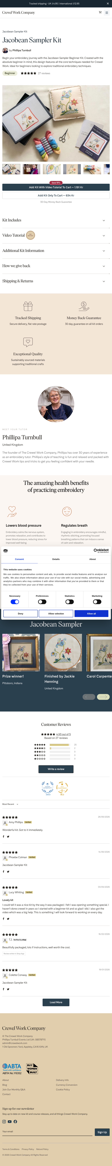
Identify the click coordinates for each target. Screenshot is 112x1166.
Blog (4, 1084)
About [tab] (92, 559)
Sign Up (102, 1132)
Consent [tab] (19, 559)
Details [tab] (56, 559)
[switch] (42, 602)
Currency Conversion (66, 1084)
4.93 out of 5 (63, 734)
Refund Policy (42, 1149)
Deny (20, 613)
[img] (10, 817)
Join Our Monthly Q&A (13, 1089)
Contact (6, 1094)
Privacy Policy (28, 1149)
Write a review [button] (56, 769)
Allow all (91, 613)
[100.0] (47, 787)
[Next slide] (103, 697)
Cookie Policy (63, 1089)
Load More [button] (56, 1002)
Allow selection (56, 613)
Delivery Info (62, 1080)
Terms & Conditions (10, 1149)
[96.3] (62, 787)
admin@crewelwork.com (14, 1043)
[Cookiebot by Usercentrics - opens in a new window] (96, 551)
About (5, 1080)
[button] (100, 13)
